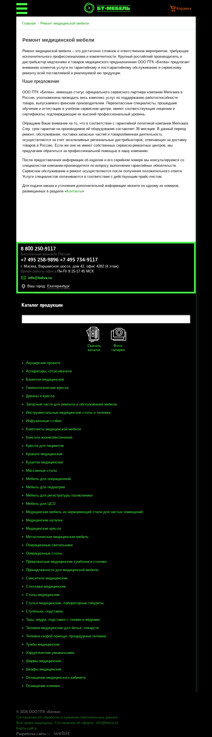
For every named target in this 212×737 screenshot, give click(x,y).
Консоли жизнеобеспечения (49, 437)
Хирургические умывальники (50, 653)
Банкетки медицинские (45, 379)
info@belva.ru (107, 723)
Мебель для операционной (48, 479)
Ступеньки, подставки (44, 611)
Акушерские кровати (43, 363)
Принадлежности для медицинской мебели (62, 570)
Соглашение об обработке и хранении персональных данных (67, 717)
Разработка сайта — (33, 734)
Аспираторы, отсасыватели (49, 371)
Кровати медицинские (44, 454)
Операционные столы (44, 553)
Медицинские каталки (44, 520)
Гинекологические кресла (47, 388)
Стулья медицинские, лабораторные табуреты (65, 603)
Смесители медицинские (46, 578)
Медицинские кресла (43, 528)
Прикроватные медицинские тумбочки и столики (66, 562)
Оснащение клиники (43, 686)
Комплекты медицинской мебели (53, 429)
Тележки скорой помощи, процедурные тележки (66, 636)
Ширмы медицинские (43, 661)
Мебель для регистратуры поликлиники (59, 495)
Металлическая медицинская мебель (57, 537)
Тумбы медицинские (43, 644)
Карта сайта (26, 728)
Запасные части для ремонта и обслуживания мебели (71, 404)
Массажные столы (41, 470)
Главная (29, 23)
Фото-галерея (118, 348)
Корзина (183, 8)
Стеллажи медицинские (46, 586)
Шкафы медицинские (43, 669)
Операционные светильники (49, 545)
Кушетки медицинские (44, 462)
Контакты (74, 191)
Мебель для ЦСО (40, 504)
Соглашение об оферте (74, 723)
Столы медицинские (43, 595)
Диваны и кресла (40, 396)
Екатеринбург (58, 286)
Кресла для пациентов (45, 446)
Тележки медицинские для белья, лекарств (62, 628)
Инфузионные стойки (43, 421)
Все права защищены (34, 723)
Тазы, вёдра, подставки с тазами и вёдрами (63, 619)
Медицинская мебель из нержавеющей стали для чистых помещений (84, 512)
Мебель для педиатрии (45, 487)
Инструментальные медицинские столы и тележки (68, 412)
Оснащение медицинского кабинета (56, 677)
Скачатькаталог (94, 348)
